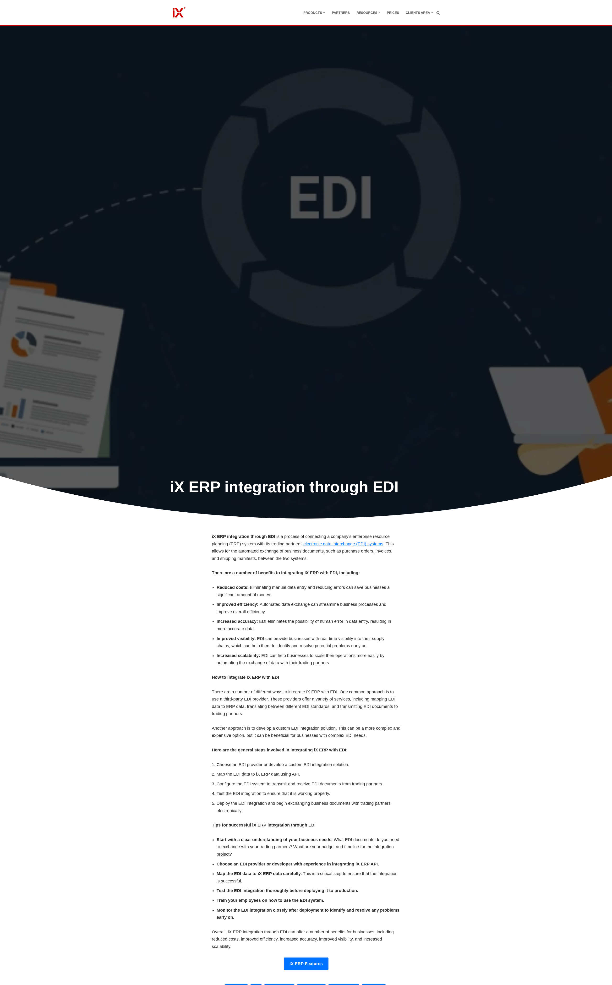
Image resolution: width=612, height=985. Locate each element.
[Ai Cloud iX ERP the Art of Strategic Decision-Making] (178, 12)
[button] (324, 12)
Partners (341, 13)
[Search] (438, 13)
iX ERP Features (306, 963)
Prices (393, 13)
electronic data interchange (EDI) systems (343, 544)
